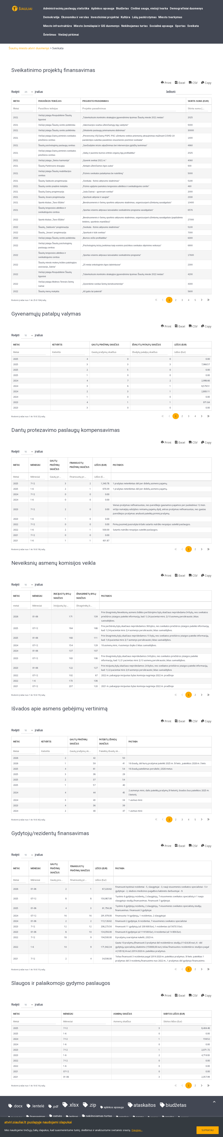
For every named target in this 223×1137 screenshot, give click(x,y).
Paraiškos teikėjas (49, 101)
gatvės (57, 1116)
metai (16, 595)
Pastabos (118, 464)
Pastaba (133, 741)
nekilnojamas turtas (99, 1116)
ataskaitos (145, 1105)
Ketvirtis (57, 344)
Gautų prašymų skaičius (105, 344)
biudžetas (176, 1105)
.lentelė (37, 1106)
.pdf (55, 1107)
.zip (92, 1105)
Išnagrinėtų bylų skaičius (86, 595)
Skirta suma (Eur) (198, 101)
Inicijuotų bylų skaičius (62, 595)
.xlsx (73, 1105)
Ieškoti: (171, 92)
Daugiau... (137, 1130)
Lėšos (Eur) (180, 344)
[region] (111, 1127)
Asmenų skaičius (122, 1013)
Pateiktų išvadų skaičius (108, 741)
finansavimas (37, 1116)
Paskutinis (208, 300)
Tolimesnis (201, 300)
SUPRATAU (208, 1130)
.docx (17, 1106)
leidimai (73, 1116)
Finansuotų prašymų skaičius (79, 465)
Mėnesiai (35, 464)
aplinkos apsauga (114, 1107)
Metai (16, 101)
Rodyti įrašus (27, 92)
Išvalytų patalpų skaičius (146, 344)
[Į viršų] (214, 1101)
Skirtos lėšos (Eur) (174, 1013)
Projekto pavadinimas (95, 101)
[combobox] (27, 92)
